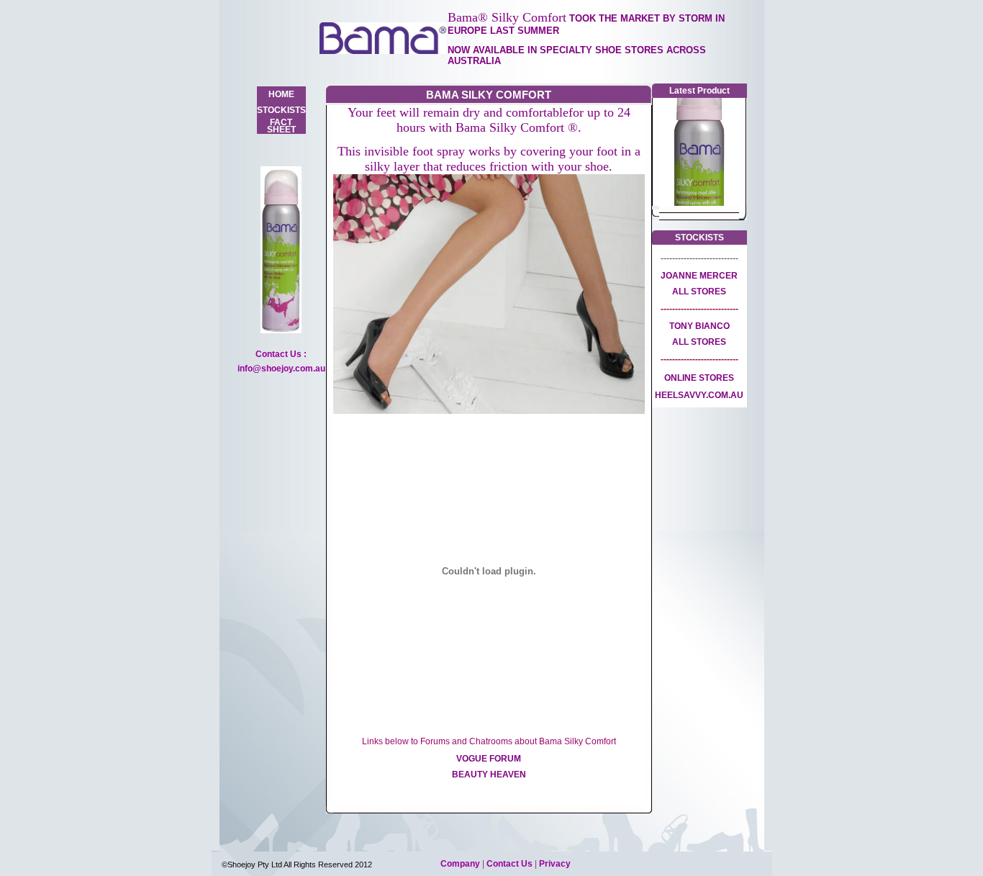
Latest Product (699, 91)
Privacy (555, 864)
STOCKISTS (281, 110)
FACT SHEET (281, 126)
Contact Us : (281, 354)
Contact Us (510, 864)
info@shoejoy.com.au (281, 369)
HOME (281, 94)
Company (461, 864)
